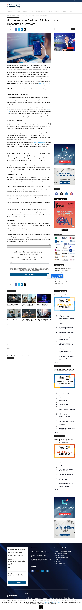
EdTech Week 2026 (63, 479)
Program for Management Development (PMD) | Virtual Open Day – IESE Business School (66, 344)
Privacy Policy (47, 602)
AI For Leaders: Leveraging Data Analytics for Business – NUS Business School (66, 351)
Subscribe (32, 0)
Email (11, 262)
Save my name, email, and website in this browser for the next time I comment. (24, 355)
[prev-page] (7, 324)
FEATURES (63, 11)
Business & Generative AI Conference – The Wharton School (67, 338)
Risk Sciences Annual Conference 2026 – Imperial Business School (66, 328)
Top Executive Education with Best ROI (63, 268)
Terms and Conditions (57, 602)
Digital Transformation (11, 302)
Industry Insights (58, 276)
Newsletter (37, 0)
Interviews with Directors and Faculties (63, 274)
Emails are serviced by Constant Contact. (32, 270)
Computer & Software (21, 15)
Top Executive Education (44, 0)
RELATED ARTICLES (12, 291)
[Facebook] (16, 29)
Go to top (49, 244)
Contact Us (62, 0)
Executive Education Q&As (60, 279)
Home (8, 0)
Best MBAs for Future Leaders (61, 270)
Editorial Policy (57, 0)
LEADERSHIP (10, 11)
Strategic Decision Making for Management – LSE (65, 399)
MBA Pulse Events (59, 283)
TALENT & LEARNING (40, 11)
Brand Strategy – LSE (63, 404)
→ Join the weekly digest (29, 274)
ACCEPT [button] (41, 605)
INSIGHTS (56, 11)
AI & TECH (18, 11)
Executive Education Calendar (61, 281)
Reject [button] (41, 608)
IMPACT (50, 11)
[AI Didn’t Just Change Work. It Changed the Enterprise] (14, 298)
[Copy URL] (25, 29)
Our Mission (27, 0)
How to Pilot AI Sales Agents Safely (13, 319)
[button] (74, 0)
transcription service (39, 142)
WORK (32, 11)
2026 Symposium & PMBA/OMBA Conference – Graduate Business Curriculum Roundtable (66, 485)
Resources (22, 0)
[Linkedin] (22, 29)
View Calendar (57, 362)
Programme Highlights (60, 272)
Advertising (51, 0)
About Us (11, 0)
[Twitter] (19, 29)
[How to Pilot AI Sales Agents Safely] (14, 313)
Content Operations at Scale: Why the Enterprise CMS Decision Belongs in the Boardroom (29, 321)
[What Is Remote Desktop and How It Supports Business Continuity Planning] (29, 298)
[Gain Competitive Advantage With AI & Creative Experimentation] (44, 298)
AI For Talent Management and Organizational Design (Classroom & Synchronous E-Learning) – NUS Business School (66, 422)
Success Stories (58, 277)
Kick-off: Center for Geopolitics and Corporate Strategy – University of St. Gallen (67, 358)
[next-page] (9, 324)
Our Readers (16, 0)
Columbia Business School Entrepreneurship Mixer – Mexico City (67, 317)
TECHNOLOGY (12, 15)
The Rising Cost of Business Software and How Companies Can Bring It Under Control (44, 321)
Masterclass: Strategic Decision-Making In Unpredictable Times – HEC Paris (67, 409)
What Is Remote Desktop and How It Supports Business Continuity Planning (28, 305)
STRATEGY (25, 11)
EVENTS (70, 11)
